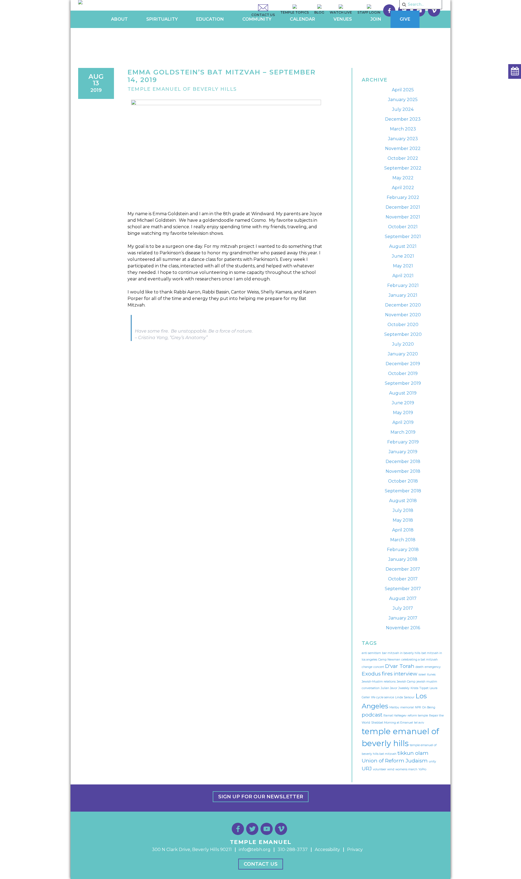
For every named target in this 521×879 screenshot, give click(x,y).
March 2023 (403, 129)
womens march (406, 769)
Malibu (394, 707)
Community (256, 19)
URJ (367, 768)
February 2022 (403, 197)
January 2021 (403, 295)
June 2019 (403, 402)
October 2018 (403, 481)
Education (210, 19)
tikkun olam (413, 753)
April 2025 (403, 89)
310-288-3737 (293, 849)
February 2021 (403, 285)
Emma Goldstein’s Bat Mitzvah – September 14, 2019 (222, 76)
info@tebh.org (255, 849)
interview (405, 674)
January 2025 (403, 99)
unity (432, 761)
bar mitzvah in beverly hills (401, 653)
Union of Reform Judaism (395, 761)
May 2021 (403, 265)
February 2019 (403, 442)
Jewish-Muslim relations (379, 681)
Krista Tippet (419, 688)
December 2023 (403, 119)
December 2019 (403, 363)
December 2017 (403, 569)
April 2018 (403, 530)
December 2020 (403, 305)
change (367, 667)
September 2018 (403, 490)
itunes (431, 674)
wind (390, 769)
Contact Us (261, 864)
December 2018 (403, 461)
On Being (428, 707)
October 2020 (402, 324)
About (119, 19)
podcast (372, 715)
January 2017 (403, 618)
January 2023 (403, 138)
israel (422, 674)
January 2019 (403, 451)
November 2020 (403, 314)
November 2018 (403, 471)
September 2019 (403, 383)
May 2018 (403, 520)
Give (405, 19)
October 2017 (403, 578)
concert (378, 667)
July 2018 (403, 510)
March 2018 (402, 539)
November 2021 (403, 217)
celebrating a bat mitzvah (419, 659)
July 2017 (403, 608)
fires (387, 674)
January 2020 (403, 353)
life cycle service (382, 697)
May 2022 (403, 177)
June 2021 (403, 256)
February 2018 (403, 549)
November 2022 (403, 148)
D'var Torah (399, 666)
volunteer (379, 769)
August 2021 (403, 246)
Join (375, 19)
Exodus (371, 674)
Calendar (302, 19)
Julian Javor (389, 688)
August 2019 (403, 393)
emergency (433, 667)
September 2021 (403, 236)
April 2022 (403, 187)
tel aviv (419, 722)
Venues (342, 19)
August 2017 (403, 598)
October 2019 (403, 373)
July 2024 (403, 109)
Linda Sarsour (404, 697)
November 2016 (403, 627)
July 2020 (403, 344)
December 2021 (403, 207)
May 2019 (403, 412)
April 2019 (403, 422)
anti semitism (371, 653)
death (419, 667)
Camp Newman (389, 659)
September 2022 (402, 168)
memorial (407, 707)
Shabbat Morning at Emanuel (392, 722)
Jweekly (403, 688)
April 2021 (403, 275)
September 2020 (403, 334)
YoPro (422, 769)
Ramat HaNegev (394, 715)
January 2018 (402, 559)
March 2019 (402, 432)
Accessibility (327, 849)
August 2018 (403, 500)
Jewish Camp (406, 681)
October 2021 (403, 226)
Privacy (355, 849)
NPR (418, 707)
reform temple (418, 715)
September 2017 (403, 588)
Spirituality (162, 19)
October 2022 (402, 158)
